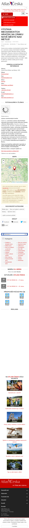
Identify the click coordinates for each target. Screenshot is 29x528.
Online (19, 257)
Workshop (20, 260)
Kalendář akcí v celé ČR (14, 392)
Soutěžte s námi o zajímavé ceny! (14, 456)
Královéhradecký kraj (6, 77)
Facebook (6, 222)
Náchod (3, 81)
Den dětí (20, 249)
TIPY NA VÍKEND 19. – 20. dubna (15, 286)
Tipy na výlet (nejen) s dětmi (14, 472)
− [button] (3, 163)
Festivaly (7, 250)
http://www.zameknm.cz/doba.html (10, 151)
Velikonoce (21, 245)
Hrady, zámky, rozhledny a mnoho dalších (14, 424)
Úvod (2, 41)
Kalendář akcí (8, 41)
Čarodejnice (21, 247)
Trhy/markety (21, 250)
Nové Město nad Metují (7, 85)
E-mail (6, 225)
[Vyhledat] (26, 8)
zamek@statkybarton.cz (7, 93)
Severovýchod (4, 74)
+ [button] (3, 160)
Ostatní (20, 258)
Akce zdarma (8, 257)
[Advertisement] (14, 325)
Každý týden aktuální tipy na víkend (14, 408)
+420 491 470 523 (6, 90)
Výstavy (4, 211)
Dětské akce (5, 209)
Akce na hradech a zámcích (17, 209)
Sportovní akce (11, 211)
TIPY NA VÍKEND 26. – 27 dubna (15, 280)
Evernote (15, 222)
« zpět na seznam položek (8, 215)
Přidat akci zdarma (20, 485)
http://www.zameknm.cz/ (7, 97)
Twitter (24, 222)
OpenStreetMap (19, 182)
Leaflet (13, 182)
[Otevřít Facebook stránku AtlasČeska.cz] (14, 234)
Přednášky (21, 252)
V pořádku (14, 526)
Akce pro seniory (22, 242)
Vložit (6, 14)
